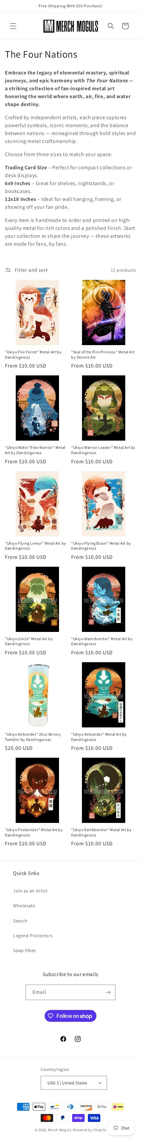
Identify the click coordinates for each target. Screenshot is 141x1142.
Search (20, 921)
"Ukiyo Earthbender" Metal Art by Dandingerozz (101, 832)
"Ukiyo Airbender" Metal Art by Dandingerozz (99, 737)
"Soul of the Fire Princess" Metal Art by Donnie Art (102, 354)
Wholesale (24, 906)
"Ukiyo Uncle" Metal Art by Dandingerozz (29, 641)
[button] (13, 26)
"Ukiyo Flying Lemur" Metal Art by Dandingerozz (35, 546)
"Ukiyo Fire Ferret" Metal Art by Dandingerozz (33, 354)
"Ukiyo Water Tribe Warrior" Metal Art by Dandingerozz (35, 450)
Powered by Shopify (90, 1130)
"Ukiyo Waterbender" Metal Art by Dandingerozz (101, 641)
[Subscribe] (108, 992)
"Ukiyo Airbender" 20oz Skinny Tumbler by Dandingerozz (33, 737)
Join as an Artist (30, 891)
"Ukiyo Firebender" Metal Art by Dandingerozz (34, 832)
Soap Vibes (24, 950)
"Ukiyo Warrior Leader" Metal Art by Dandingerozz (103, 450)
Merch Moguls (59, 1130)
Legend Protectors (32, 935)
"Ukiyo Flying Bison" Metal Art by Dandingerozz (101, 546)
